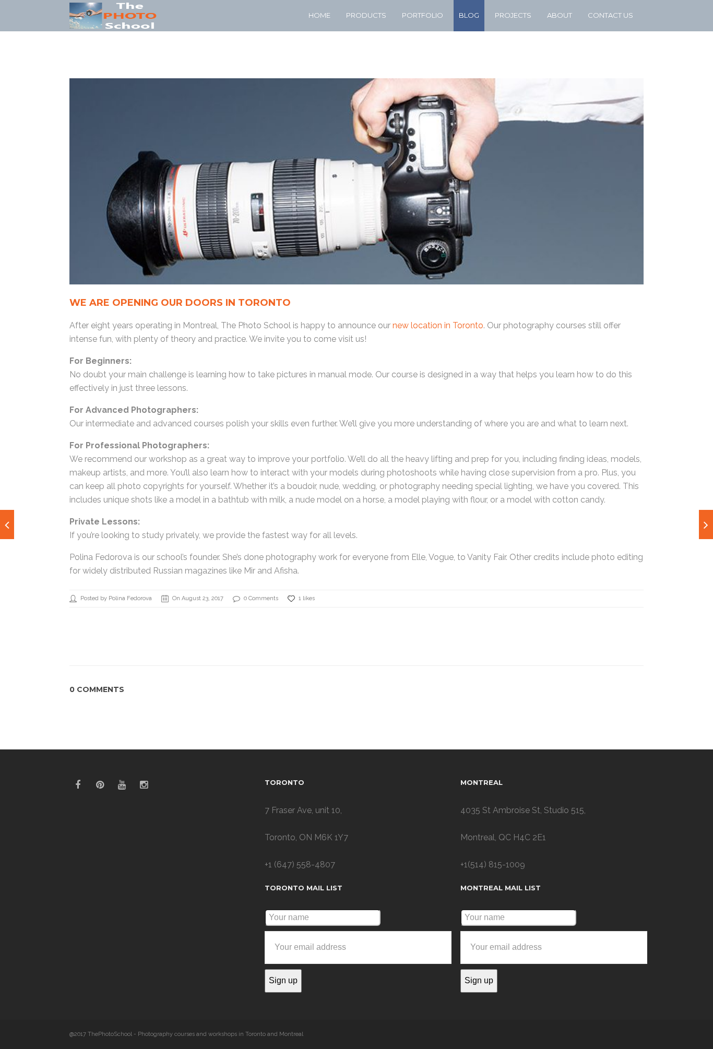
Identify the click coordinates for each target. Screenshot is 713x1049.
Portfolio (422, 15)
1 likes (307, 598)
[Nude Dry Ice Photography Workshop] (7, 524)
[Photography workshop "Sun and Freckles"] (706, 524)
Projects (513, 15)
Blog (469, 15)
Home (319, 15)
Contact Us (610, 15)
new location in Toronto (438, 325)
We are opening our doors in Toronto (180, 302)
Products (366, 15)
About (559, 15)
